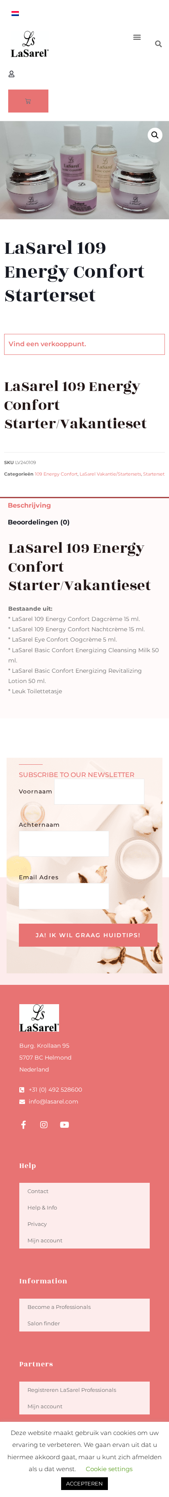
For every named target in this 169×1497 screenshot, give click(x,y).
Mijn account (44, 1240)
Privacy (37, 1224)
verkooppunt (62, 344)
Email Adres (39, 877)
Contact (37, 1191)
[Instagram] (44, 1125)
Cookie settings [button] (109, 1469)
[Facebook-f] (23, 1125)
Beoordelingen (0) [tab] (39, 522)
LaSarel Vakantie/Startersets (110, 474)
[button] (137, 37)
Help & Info (42, 1207)
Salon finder (43, 1323)
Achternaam (39, 824)
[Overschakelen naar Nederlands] (15, 13)
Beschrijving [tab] (29, 505)
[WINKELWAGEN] (28, 101)
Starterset (153, 474)
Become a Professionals (59, 1307)
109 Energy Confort (56, 474)
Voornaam (36, 791)
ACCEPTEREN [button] (84, 1483)
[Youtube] (64, 1125)
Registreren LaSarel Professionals (71, 1390)
